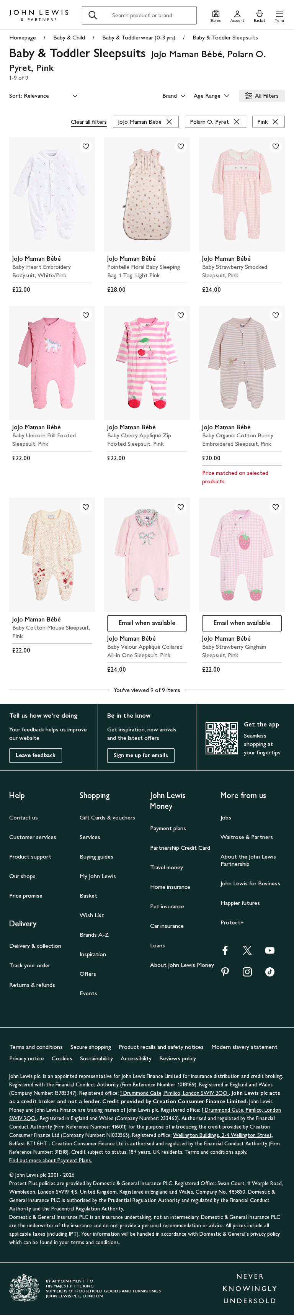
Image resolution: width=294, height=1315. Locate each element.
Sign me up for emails (141, 755)
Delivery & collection (35, 945)
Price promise (25, 895)
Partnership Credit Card (180, 847)
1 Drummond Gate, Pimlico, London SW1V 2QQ (174, 1093)
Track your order (29, 965)
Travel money (166, 867)
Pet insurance (167, 906)
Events (88, 993)
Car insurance (167, 925)
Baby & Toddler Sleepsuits (225, 37)
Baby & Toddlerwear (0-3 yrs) (138, 37)
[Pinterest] (225, 974)
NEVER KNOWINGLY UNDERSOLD (250, 1288)
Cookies (62, 1058)
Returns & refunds (32, 984)
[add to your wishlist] (86, 146)
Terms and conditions (36, 1046)
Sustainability (96, 1058)
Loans (157, 945)
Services (90, 837)
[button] (279, 15)
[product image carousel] (52, 194)
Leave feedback (36, 755)
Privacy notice (26, 1058)
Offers (88, 973)
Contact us (23, 817)
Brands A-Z (94, 934)
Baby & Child (69, 37)
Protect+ (232, 922)
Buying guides (96, 856)
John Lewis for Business (250, 883)
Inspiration (93, 954)
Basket (88, 895)
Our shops (22, 876)
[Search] (92, 15)
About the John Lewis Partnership (248, 860)
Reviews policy (177, 1058)
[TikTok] (269, 974)
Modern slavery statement (244, 1046)
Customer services (32, 837)
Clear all (89, 121)
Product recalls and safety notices (161, 1046)
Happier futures (240, 902)
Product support (30, 856)
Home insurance (170, 886)
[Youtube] (269, 953)
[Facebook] (225, 953)
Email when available (141, 624)
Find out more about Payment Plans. (50, 1160)
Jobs (225, 817)
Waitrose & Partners (246, 837)
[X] (247, 953)
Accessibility (136, 1058)
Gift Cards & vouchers (107, 817)
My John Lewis (98, 876)
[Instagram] (247, 974)
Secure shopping (90, 1046)
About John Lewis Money (182, 964)
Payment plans (168, 828)
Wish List (92, 915)
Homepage (22, 37)
